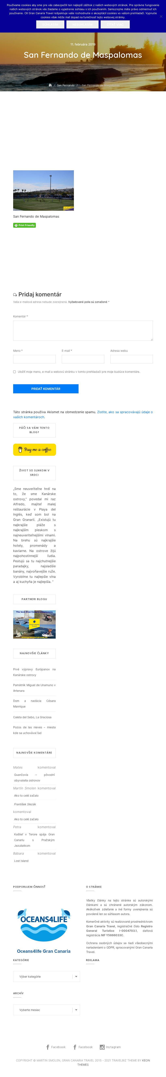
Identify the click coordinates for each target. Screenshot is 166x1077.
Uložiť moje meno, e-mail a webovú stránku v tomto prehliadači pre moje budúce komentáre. (79, 371)
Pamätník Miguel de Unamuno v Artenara (34, 687)
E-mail (67, 350)
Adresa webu (119, 350)
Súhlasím (50, 24)
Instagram (113, 1047)
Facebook (58, 1047)
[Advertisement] (84, 141)
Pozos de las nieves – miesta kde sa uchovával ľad (34, 730)
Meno (18, 350)
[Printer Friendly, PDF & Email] (24, 225)
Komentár (20, 316)
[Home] (51, 85)
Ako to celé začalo (26, 795)
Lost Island (21, 860)
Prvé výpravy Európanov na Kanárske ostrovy (34, 672)
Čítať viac (115, 24)
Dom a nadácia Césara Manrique (34, 703)
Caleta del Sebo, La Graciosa (32, 717)
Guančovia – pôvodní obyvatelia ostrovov (34, 777)
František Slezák (25, 804)
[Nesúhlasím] (161, 16)
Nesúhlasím (82, 24)
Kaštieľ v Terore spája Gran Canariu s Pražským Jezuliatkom (34, 840)
